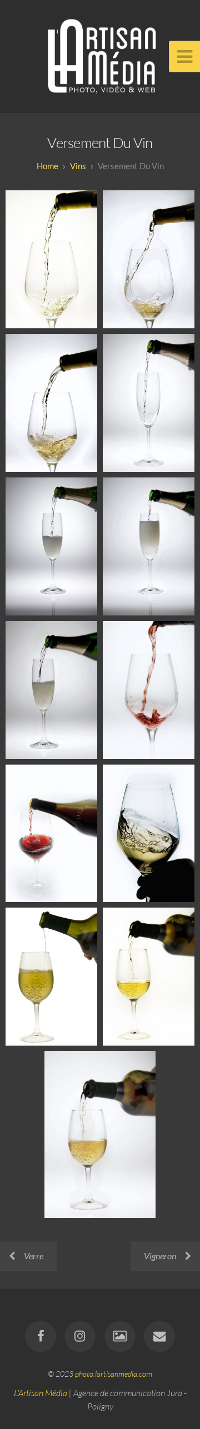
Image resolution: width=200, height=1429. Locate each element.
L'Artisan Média (40, 1392)
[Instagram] (80, 1336)
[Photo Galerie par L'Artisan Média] (120, 1336)
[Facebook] (40, 1336)
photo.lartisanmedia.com (113, 1373)
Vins (78, 166)
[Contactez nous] (159, 1336)
